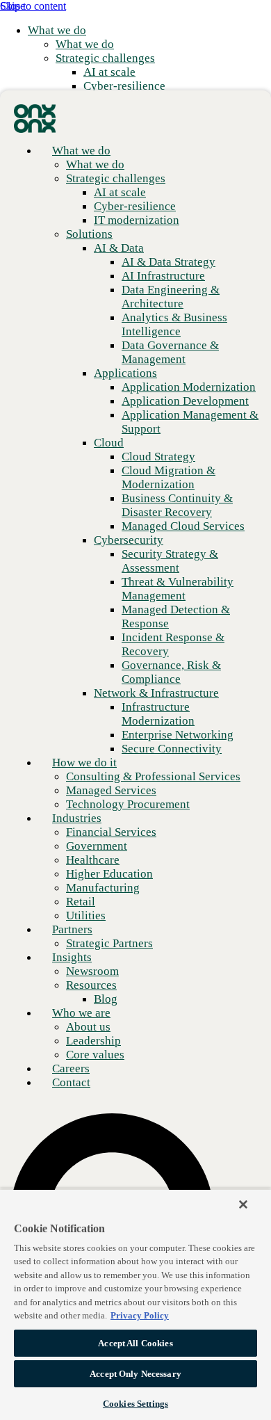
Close (12, 6)
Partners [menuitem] (72, 929)
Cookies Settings (135, 1403)
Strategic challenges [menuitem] (105, 58)
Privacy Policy (139, 1315)
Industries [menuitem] (76, 818)
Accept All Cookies (135, 1343)
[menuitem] (85, 44)
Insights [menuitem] (72, 957)
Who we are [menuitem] (81, 1012)
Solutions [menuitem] (89, 234)
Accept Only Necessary (135, 1374)
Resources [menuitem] (91, 985)
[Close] (243, 1204)
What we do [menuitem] (57, 30)
